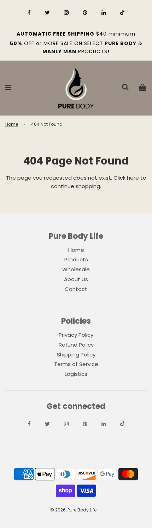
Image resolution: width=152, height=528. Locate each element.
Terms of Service (76, 364)
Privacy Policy (76, 334)
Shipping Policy (76, 354)
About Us (76, 279)
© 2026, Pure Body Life (73, 510)
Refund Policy (76, 344)
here (133, 177)
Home (11, 124)
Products (76, 259)
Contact (76, 289)
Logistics (76, 374)
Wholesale (76, 269)
